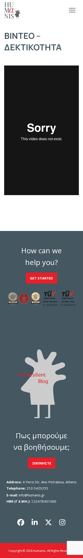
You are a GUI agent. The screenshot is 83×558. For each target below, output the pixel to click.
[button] (21, 522)
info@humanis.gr (32, 495)
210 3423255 (37, 488)
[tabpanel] (41, 131)
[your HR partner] (12, 10)
